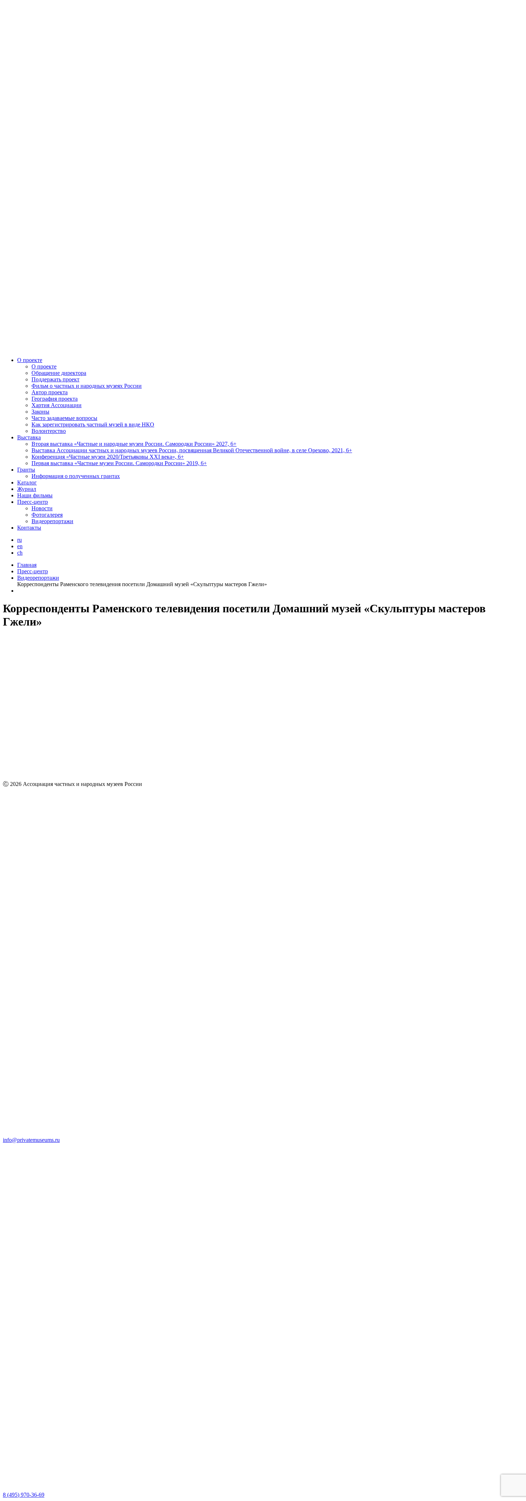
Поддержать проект (55, 379)
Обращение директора (58, 373)
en (20, 546)
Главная (26, 565)
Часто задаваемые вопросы (64, 418)
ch (20, 553)
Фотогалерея (47, 515)
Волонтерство (48, 431)
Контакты (29, 528)
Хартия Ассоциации (56, 405)
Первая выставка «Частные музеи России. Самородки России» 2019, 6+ (119, 463)
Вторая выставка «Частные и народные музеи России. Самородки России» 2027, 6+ (134, 444)
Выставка (29, 437)
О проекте (29, 360)
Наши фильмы (35, 495)
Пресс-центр (32, 502)
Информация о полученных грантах (75, 476)
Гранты (26, 470)
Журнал (26, 489)
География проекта (54, 399)
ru (19, 540)
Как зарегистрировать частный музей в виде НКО (92, 424)
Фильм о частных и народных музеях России (86, 386)
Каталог (27, 482)
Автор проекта (49, 392)
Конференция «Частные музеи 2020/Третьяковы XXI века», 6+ (107, 457)
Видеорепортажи (52, 521)
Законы (40, 412)
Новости (42, 508)
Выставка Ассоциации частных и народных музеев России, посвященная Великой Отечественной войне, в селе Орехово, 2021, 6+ (191, 450)
